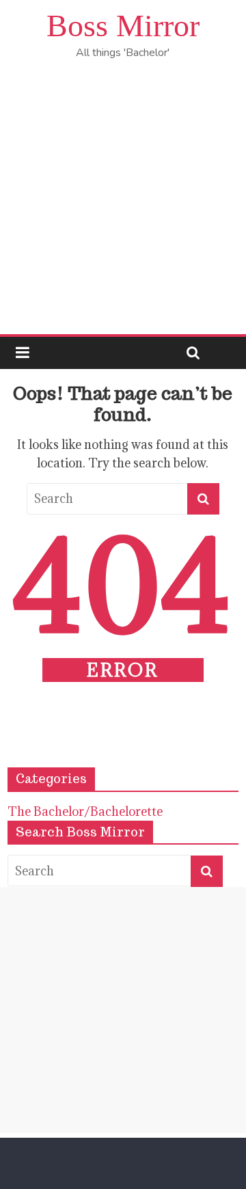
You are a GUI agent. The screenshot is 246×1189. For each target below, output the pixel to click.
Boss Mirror (123, 25)
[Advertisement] (123, 204)
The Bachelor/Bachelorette (85, 811)
